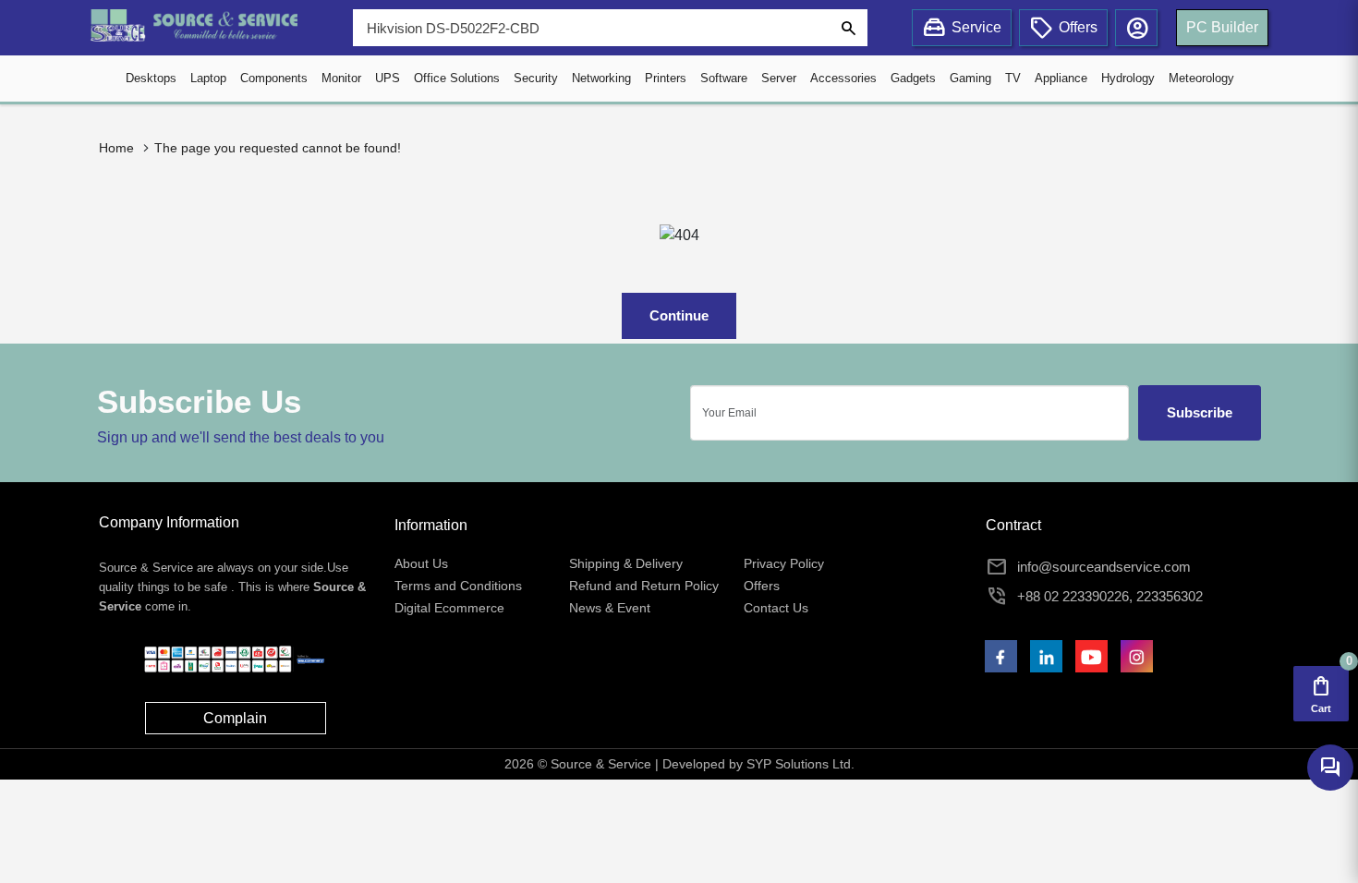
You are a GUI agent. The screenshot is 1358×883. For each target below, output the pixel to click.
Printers (665, 78)
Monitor (341, 78)
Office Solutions (457, 78)
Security (536, 78)
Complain (235, 718)
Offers (762, 585)
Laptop (208, 78)
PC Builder (1222, 27)
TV (1013, 78)
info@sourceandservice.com (1104, 567)
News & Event (609, 607)
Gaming (970, 78)
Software (723, 78)
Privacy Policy (784, 563)
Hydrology (1128, 78)
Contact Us (776, 607)
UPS (387, 78)
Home (116, 147)
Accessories (843, 78)
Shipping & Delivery (626, 563)
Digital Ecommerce (449, 607)
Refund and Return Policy (644, 585)
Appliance (1061, 78)
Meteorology (1201, 78)
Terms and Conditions (458, 585)
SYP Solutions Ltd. (800, 763)
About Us (421, 563)
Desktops (151, 78)
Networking (601, 78)
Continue (679, 315)
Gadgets (913, 78)
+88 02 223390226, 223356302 (1110, 596)
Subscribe (1199, 412)
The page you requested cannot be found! (277, 147)
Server (778, 78)
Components (274, 78)
